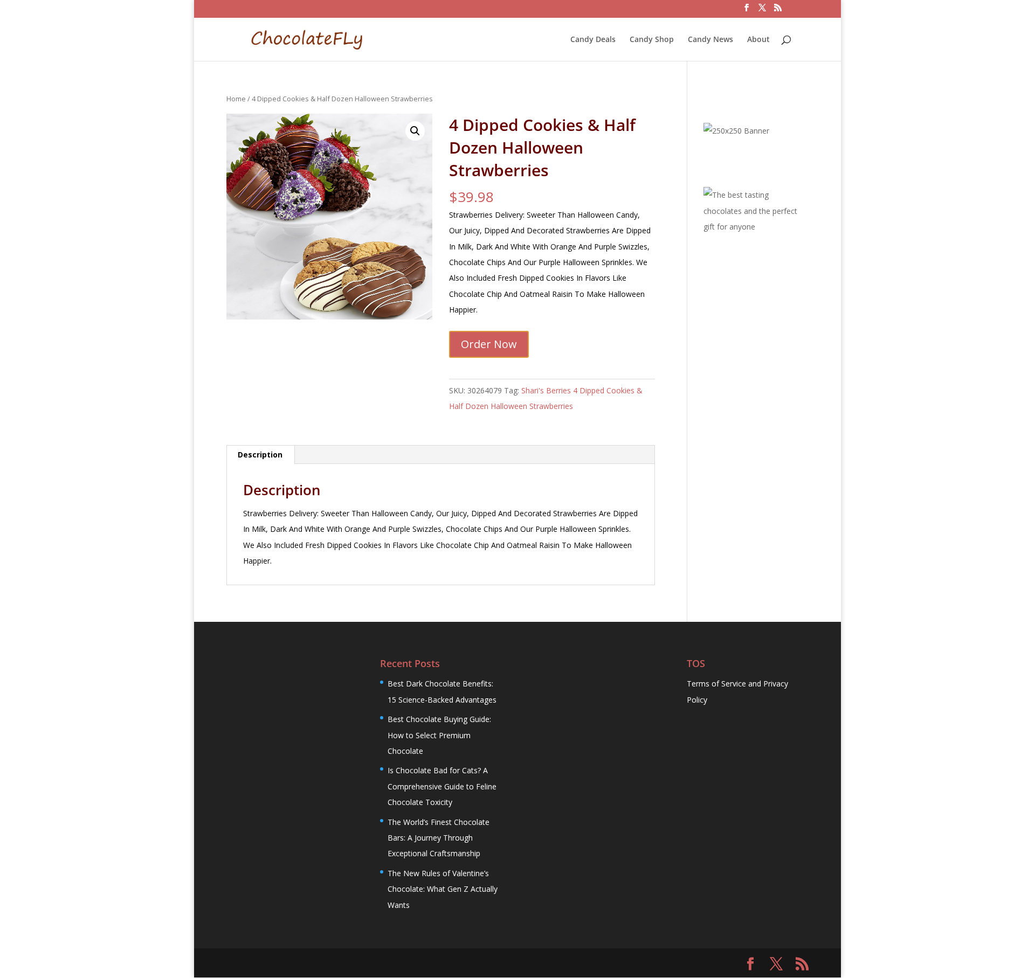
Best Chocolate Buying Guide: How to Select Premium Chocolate (439, 735)
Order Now (489, 344)
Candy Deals (593, 40)
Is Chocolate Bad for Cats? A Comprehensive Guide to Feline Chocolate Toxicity (442, 786)
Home (236, 98)
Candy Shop (652, 40)
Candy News (710, 40)
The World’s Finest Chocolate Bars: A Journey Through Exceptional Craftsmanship (438, 838)
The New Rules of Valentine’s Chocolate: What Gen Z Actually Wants (443, 889)
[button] (415, 131)
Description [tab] (260, 454)
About (758, 40)
